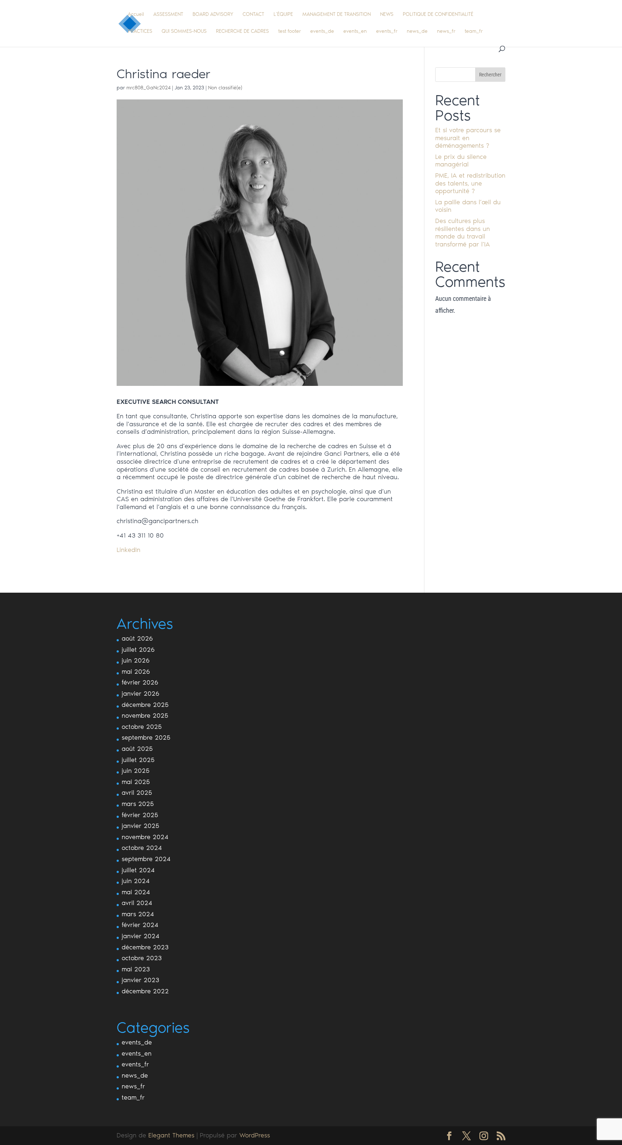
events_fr (386, 31)
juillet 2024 (138, 870)
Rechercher (490, 74)
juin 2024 (136, 881)
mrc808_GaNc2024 (148, 88)
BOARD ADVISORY (213, 14)
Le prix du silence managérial (461, 161)
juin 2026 (136, 660)
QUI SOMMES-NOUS (184, 31)
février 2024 (140, 925)
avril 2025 (137, 793)
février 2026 (140, 682)
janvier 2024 (140, 936)
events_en (355, 31)
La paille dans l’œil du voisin (468, 206)
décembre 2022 (145, 991)
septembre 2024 (146, 859)
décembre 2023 (145, 947)
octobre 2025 (142, 727)
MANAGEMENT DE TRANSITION (336, 14)
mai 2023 (136, 969)
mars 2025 (138, 804)
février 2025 (140, 815)
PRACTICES (140, 31)
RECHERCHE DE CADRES (242, 31)
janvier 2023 (140, 980)
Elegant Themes (171, 1135)
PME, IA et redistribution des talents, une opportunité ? (470, 183)
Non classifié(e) (225, 88)
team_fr (474, 31)
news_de (417, 31)
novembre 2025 (145, 715)
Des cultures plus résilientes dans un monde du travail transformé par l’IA (462, 232)
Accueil (136, 14)
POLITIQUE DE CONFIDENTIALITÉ (438, 14)
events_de (322, 31)
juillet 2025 (138, 760)
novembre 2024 (145, 837)
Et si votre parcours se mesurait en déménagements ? (468, 138)
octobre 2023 (142, 958)
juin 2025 (135, 771)
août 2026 (137, 638)
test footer (289, 31)
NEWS (386, 14)
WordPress (254, 1135)
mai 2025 (136, 782)
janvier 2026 (140, 694)
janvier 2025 (140, 826)
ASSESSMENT (168, 14)
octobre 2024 (142, 848)
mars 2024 (138, 914)
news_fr (446, 31)
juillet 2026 (138, 650)
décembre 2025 (145, 705)
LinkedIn (128, 550)
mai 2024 (136, 892)
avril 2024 (137, 903)
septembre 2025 (146, 737)
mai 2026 (136, 672)
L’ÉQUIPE (283, 14)
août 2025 (137, 749)
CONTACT (253, 14)
